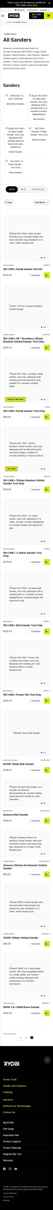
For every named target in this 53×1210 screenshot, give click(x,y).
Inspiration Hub (11, 1135)
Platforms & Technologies (17, 1106)
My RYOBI (8, 1122)
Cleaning (7, 1092)
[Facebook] (4, 1169)
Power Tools (10, 1079)
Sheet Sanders (8, 549)
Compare (35, 275)
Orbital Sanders (9, 335)
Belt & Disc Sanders (10, 760)
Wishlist (21, 10)
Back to (16, 22)
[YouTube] (15, 1169)
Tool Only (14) (38, 189)
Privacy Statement (10, 1193)
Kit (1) (23, 189)
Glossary (6, 1200)
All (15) (12, 189)
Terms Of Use (8, 1197)
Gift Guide (8, 1129)
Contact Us (9, 1112)
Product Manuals (12, 1147)
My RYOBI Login (36, 15)
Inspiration (32, 10)
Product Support (12, 1141)
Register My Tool (12, 1154)
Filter (10, 202)
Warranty (8, 1160)
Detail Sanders (8, 265)
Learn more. (32, 5)
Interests (8, 1099)
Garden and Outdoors (14, 1085)
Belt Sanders (8, 621)
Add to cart (47, 275)
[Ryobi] (14, 15)
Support (43, 10)
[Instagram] (10, 1169)
